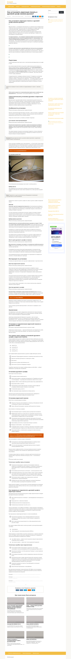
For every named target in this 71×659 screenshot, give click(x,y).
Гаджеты (17, 6)
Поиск (49, 10)
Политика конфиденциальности (14, 653)
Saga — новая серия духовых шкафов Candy (34, 606)
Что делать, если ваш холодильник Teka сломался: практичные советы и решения (55, 99)
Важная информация (27, 653)
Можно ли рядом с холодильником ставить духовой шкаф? (14, 640)
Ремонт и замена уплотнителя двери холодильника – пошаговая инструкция (56, 114)
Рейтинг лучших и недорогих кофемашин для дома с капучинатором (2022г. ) (54, 206)
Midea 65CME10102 (31, 639)
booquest (10, 2)
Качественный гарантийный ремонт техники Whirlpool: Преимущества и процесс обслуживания (14, 607)
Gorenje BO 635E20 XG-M (14, 624)
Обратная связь (36, 653)
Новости (58, 6)
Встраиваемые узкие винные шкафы (56, 118)
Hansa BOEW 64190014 (32, 624)
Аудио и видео (11, 6)
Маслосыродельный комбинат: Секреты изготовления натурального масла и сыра (54, 201)
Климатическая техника (35, 6)
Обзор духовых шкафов (19, 16)
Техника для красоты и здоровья (48, 6)
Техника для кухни (25, 6)
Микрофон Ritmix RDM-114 (53, 211)
